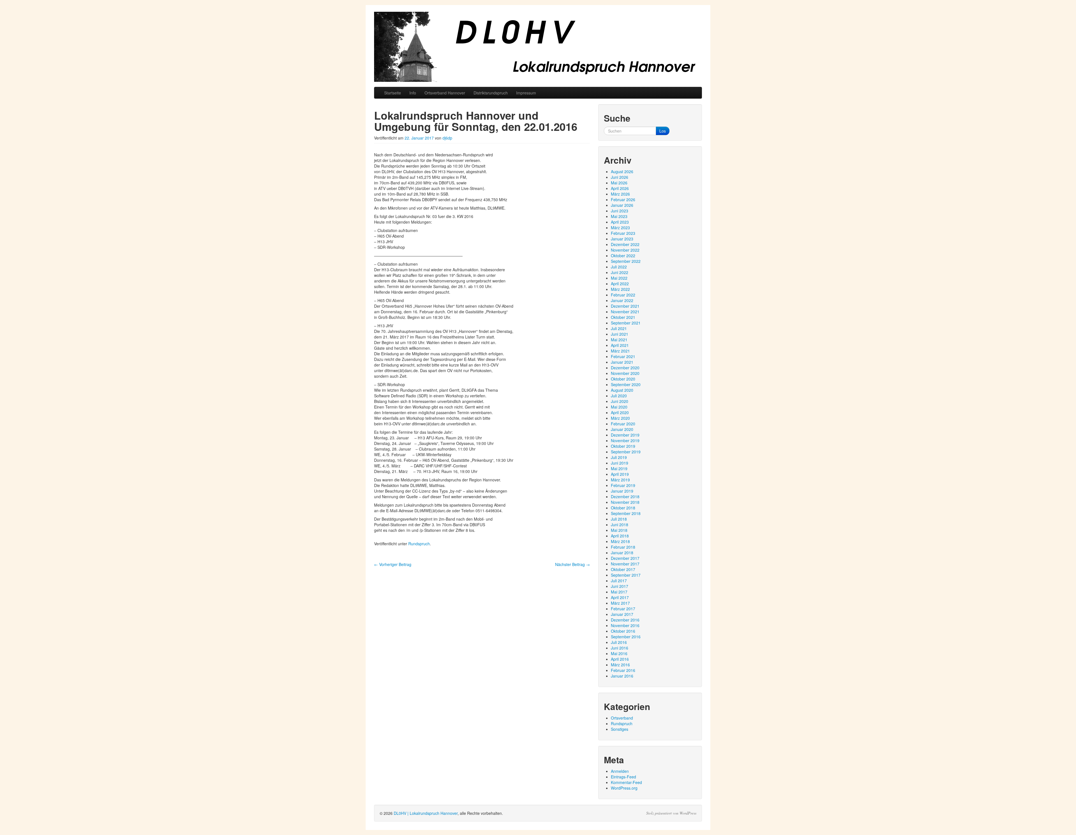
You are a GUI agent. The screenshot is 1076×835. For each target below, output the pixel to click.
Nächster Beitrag (572, 564)
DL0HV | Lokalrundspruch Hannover (426, 813)
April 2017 (620, 597)
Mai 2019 (619, 468)
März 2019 (620, 480)
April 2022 (620, 283)
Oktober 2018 (623, 508)
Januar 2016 (622, 676)
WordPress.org (624, 788)
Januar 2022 (622, 300)
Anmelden (620, 771)
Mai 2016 (619, 653)
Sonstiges (619, 729)
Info (412, 93)
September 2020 (626, 384)
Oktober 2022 (623, 255)
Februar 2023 (623, 233)
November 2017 (625, 564)
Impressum (526, 93)
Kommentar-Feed (626, 782)
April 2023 (620, 222)
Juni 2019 (619, 463)
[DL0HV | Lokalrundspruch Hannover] (538, 47)
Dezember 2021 (625, 306)
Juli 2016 (619, 642)
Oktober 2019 (623, 446)
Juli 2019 (619, 457)
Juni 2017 (619, 586)
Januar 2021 (622, 362)
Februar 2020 (623, 423)
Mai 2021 (619, 339)
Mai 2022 (619, 278)
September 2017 (626, 575)
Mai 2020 (619, 407)
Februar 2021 (623, 356)
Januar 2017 (622, 614)
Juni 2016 (619, 648)
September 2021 (626, 323)
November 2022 (625, 250)
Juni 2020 (619, 401)
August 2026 (622, 171)
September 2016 (626, 636)
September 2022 (626, 261)
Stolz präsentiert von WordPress (671, 813)
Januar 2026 (622, 205)
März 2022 (620, 289)
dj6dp (447, 138)
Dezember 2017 (625, 558)
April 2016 (620, 659)
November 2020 (625, 373)
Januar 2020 (622, 429)
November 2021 (625, 311)
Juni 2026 (619, 177)
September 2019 (626, 451)
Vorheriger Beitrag (392, 564)
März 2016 (620, 664)
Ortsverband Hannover (445, 93)
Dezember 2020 (625, 367)
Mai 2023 (619, 216)
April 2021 (620, 345)
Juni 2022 (619, 272)
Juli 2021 (619, 328)
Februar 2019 (623, 485)
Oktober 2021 (623, 317)
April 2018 (620, 536)
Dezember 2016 (625, 620)
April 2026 (620, 188)
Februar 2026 (623, 199)
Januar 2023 (622, 239)
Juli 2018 (619, 519)
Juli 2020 (619, 395)
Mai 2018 (619, 530)
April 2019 (620, 474)
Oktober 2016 (623, 631)
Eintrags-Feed (623, 777)
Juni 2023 (619, 211)
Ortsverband (622, 718)
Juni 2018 (619, 524)
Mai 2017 (619, 592)
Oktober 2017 (623, 569)
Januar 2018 (622, 552)
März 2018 (620, 541)
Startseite (392, 93)
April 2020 (620, 412)
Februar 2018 (623, 547)
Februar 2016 (623, 670)
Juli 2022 (619, 267)
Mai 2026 (619, 182)
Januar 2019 (622, 491)
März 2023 (620, 227)
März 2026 (620, 194)
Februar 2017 (623, 608)
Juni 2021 (619, 334)
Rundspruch (419, 543)
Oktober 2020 (623, 379)
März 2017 (620, 603)
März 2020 (620, 418)
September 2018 (626, 513)
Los (662, 131)
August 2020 (622, 390)
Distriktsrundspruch (491, 93)
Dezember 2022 (625, 244)
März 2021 (620, 351)
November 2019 (625, 440)
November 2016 (625, 625)
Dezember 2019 (625, 435)
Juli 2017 (619, 580)
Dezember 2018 (625, 496)
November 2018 (625, 502)
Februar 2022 (623, 295)
